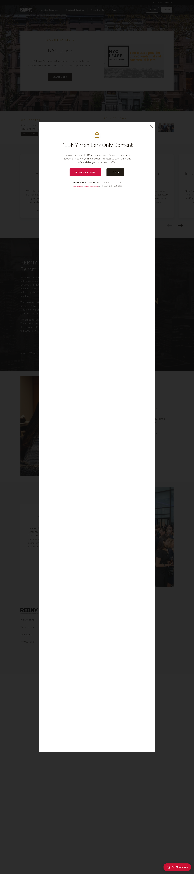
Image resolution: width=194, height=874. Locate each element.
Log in (115, 172)
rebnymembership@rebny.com (85, 186)
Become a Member (85, 172)
